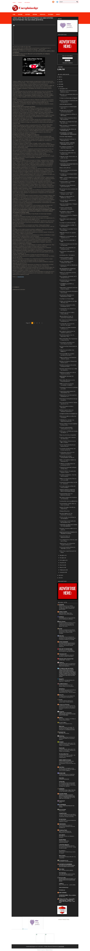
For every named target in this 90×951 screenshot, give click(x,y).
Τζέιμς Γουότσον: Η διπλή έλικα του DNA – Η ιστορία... (68, 441)
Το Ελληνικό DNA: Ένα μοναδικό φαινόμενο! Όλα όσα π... (67, 354)
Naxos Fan (61, 694)
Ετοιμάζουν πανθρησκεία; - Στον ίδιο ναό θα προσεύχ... (68, 475)
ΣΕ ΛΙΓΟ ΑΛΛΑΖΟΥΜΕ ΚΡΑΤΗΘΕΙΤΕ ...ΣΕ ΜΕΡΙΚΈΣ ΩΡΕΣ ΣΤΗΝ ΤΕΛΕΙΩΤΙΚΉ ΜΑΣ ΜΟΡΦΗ (67, 880)
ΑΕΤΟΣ (60, 628)
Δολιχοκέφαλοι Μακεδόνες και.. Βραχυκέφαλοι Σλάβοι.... (67, 295)
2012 (60, 577)
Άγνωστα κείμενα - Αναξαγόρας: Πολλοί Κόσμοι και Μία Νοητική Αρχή (67, 650)
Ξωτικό (60, 699)
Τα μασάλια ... (62, 850)
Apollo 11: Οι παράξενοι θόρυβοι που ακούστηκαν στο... (68, 460)
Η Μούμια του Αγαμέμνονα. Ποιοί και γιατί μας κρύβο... (68, 479)
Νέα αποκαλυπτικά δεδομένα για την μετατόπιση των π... (68, 320)
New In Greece (62, 855)
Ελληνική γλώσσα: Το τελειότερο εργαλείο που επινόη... (67, 182)
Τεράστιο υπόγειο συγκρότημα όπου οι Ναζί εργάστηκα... (68, 118)
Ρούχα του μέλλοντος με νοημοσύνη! (68, 435)
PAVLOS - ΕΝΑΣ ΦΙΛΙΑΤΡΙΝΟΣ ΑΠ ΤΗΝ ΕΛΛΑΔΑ (66, 806)
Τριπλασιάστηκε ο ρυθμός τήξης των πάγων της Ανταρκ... (68, 504)
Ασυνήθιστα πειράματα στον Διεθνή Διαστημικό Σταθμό (68, 365)
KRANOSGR (61, 789)
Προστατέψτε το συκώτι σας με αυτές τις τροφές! (67, 852)
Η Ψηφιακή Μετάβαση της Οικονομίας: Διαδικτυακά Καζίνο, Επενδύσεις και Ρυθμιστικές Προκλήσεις (67, 665)
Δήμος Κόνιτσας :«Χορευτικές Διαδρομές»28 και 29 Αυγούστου (66, 613)
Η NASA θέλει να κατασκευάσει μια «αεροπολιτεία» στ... (68, 237)
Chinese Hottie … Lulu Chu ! (64, 660)
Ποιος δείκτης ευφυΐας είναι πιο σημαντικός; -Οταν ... (67, 335)
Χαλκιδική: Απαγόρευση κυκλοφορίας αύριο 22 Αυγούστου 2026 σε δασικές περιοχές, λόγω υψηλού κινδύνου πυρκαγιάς (67, 644)
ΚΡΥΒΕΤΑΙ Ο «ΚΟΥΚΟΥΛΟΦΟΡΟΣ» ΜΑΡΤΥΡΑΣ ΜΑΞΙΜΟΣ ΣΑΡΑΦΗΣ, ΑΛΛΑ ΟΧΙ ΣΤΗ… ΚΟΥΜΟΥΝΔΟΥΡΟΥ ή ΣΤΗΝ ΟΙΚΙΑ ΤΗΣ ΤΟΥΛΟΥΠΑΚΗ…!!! (67, 796)
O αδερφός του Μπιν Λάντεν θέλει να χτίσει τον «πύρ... (68, 157)
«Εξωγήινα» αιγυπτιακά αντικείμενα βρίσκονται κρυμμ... (68, 91)
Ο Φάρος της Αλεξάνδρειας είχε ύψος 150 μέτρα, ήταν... (68, 302)
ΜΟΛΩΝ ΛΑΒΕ (62, 773)
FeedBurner (70, 62)
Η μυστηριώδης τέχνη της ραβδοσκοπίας (68, 501)
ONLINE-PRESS (62, 839)
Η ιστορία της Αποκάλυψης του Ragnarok (68, 98)
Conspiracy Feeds (63, 830)
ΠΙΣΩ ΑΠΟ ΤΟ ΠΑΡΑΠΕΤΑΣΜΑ (65, 649)
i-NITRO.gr (61, 883)
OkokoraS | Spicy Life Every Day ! (66, 658)
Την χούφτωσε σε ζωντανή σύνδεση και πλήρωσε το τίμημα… (67, 821)
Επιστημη (35, 14)
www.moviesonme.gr (63, 887)
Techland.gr (61, 736)
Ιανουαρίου (62, 572)
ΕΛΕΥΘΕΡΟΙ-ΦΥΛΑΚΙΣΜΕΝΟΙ (65, 864)
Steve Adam (61, 869)
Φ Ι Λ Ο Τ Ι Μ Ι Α (62, 722)
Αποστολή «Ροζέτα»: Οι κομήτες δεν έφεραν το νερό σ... (68, 471)
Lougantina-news (63, 813)
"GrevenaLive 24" (63, 654)
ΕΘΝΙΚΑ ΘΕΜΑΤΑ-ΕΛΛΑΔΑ (65, 760)
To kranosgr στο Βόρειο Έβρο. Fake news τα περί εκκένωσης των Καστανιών (67, 790)
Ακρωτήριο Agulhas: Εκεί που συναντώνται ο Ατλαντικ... (66, 514)
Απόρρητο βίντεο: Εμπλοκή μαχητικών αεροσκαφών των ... (68, 395)
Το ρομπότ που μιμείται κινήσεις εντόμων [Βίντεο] (67, 313)
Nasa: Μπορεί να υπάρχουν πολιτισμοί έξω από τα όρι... (68, 122)
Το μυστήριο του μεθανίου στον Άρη (67, 222)
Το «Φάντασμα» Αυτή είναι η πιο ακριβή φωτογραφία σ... (67, 453)
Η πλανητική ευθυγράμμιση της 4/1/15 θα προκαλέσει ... (68, 161)
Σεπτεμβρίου (63, 560)
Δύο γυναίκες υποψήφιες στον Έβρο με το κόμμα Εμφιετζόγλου (67, 719)
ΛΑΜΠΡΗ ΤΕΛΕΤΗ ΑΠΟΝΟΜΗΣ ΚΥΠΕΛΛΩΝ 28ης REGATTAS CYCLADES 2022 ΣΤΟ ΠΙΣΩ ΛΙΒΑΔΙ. (67, 714)
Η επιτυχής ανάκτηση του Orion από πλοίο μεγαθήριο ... (67, 486)
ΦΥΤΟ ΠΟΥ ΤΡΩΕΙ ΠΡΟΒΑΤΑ (66, 136)
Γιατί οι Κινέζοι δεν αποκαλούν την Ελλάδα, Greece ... (68, 201)
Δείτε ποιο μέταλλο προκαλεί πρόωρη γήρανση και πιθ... (68, 403)
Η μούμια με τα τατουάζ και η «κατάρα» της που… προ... (66, 193)
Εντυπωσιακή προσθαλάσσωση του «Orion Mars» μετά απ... (67, 547)
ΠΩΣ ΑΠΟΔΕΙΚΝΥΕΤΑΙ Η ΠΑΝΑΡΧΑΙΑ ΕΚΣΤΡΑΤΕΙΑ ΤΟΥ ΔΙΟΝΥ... (68, 269)
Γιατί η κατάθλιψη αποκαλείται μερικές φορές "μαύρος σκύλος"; (66, 701)
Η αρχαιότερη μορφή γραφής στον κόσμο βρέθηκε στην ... (67, 392)
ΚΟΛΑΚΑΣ (61, 742)
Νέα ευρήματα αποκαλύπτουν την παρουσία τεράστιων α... (67, 332)
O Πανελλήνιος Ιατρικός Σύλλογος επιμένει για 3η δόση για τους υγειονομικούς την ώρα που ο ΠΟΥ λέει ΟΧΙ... (67, 763)
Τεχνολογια (42, 14)
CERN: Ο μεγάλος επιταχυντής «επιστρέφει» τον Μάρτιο (67, 384)
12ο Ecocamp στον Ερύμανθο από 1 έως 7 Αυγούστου (67, 857)
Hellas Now (61, 636)
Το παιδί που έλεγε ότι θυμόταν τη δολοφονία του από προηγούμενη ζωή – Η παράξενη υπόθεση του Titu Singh (67, 638)
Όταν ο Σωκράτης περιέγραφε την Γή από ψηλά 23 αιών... (68, 277)
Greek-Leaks (61, 748)
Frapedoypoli (62, 801)
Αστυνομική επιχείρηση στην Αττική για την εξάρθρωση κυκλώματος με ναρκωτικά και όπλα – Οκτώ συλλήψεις (67, 691)
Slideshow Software (49, 949)
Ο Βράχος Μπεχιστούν (65, 511)
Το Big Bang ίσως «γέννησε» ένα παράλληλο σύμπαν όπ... (67, 420)
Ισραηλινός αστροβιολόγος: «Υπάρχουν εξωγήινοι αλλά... (68, 204)
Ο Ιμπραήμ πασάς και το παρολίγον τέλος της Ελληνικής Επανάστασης (67, 775)
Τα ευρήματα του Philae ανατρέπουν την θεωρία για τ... (68, 328)
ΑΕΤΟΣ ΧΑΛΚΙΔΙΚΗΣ (63, 642)
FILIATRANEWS (62, 804)
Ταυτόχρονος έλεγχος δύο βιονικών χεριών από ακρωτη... (67, 186)
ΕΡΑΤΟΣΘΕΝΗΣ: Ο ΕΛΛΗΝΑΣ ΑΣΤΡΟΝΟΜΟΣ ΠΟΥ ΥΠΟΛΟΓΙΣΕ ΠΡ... (68, 133)
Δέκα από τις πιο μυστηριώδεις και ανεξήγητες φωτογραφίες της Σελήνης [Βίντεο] (33, 19)
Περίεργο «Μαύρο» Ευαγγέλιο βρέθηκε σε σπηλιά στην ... (68, 424)
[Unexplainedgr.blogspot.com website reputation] (62, 913)
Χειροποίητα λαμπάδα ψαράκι (66, 861)
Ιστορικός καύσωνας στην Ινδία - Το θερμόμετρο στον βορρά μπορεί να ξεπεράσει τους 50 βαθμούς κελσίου (67, 728)
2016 (60, 81)
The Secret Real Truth (63, 754)
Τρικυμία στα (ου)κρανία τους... (66, 723)
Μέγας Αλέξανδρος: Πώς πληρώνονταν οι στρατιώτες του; (68, 339)
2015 (60, 84)
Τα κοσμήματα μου (63, 860)
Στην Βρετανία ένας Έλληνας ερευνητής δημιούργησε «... (66, 111)
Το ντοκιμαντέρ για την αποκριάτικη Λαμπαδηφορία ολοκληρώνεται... (67, 696)
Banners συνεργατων (41, 949)
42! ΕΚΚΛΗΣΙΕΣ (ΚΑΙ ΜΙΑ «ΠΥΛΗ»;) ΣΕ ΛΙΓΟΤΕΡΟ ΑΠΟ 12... (68, 130)
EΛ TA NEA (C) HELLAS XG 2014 (66, 668)
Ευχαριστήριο (62, 810)
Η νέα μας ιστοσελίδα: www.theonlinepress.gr (64, 841)
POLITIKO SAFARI (63, 793)
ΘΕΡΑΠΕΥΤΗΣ (62, 732)
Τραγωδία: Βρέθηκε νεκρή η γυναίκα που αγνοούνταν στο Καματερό (67, 874)
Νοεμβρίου (62, 555)
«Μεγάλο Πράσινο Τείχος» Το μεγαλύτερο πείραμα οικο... (67, 317)
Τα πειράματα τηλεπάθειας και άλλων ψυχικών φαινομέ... (67, 343)
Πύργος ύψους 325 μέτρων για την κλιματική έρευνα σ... (67, 380)
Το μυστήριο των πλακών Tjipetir (67, 298)
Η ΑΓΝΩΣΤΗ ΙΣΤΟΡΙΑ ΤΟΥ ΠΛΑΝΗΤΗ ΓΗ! (68, 413)
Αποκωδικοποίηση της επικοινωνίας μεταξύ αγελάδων (67, 280)
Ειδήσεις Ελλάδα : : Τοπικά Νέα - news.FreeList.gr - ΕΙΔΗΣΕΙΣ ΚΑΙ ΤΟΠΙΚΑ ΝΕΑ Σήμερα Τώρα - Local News (67, 900)
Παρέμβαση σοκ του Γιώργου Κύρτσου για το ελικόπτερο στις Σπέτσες (67, 618)
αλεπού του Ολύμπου (64, 704)
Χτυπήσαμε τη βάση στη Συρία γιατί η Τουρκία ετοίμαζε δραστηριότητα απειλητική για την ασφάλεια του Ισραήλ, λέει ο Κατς (67, 624)
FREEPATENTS (62, 824)
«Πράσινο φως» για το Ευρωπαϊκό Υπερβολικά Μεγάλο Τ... (67, 544)
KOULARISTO (62, 835)
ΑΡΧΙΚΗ (14, 2)
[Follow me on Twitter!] (57, 1)
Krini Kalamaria (62, 872)
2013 (60, 575)
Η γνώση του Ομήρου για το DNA (67, 150)
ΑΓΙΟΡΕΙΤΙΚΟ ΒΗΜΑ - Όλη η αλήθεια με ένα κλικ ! (67, 895)
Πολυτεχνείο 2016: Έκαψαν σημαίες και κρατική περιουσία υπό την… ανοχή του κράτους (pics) (67, 847)
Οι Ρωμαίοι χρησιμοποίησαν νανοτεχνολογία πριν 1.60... (66, 428)
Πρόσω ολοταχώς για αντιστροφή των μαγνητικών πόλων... (68, 126)
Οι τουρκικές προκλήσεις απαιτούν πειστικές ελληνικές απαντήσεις (66, 655)
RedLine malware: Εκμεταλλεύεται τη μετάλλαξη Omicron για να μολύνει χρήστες (67, 738)
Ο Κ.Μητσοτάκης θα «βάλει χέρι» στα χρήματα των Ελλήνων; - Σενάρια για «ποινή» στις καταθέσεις (67, 744)
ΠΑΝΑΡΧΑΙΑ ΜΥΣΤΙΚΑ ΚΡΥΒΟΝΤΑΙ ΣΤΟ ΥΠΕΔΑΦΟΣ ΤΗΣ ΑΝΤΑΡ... (68, 532)
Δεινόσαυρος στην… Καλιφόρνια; (67, 255)
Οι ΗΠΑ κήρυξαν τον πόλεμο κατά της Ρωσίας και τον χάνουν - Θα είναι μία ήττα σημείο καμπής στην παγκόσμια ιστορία (67, 707)
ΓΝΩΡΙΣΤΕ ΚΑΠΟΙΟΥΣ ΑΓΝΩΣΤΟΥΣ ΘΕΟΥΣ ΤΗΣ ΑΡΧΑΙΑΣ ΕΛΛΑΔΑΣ (67, 490)
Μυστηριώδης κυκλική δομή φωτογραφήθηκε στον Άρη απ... (67, 456)
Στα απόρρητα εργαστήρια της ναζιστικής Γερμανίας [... (67, 147)
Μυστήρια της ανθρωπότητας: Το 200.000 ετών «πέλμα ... (67, 197)
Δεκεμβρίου (62, 88)
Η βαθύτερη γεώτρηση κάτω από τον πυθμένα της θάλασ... (68, 373)
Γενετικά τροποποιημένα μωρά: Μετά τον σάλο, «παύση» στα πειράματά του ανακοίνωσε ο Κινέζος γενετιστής (67, 815)
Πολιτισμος (50, 14)
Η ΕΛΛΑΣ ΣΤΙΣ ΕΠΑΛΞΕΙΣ (64, 779)
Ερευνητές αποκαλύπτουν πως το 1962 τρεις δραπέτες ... (68, 369)
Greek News (61, 767)
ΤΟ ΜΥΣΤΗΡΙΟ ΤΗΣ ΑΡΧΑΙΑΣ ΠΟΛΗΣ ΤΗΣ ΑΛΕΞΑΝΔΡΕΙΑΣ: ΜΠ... (69, 164)
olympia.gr (61, 616)
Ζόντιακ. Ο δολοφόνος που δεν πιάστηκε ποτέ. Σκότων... (66, 262)
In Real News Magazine (64, 844)
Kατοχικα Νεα (62, 877)
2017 (60, 79)
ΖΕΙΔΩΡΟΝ (61, 604)
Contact (20, 2)
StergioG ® (61, 679)
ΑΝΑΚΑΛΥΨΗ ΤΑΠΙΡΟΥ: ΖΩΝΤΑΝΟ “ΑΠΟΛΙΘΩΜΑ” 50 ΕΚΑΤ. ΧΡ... (67, 143)
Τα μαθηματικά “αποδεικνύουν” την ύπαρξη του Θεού (68, 153)
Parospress (61, 711)
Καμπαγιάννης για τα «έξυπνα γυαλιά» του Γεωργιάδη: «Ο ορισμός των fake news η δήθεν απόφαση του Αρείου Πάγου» (67, 607)
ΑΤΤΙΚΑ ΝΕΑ (62, 781)
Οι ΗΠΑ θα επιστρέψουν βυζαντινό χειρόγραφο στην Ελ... (67, 464)
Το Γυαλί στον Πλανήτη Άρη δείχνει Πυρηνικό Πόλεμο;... (68, 445)
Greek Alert (61, 778)
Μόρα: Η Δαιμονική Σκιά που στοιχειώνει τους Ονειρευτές (65, 832)
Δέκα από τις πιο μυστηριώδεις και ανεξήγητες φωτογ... (68, 248)
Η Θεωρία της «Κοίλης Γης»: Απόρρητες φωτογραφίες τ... (68, 216)
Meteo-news (61, 726)
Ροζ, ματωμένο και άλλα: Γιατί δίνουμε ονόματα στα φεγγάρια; (66, 685)
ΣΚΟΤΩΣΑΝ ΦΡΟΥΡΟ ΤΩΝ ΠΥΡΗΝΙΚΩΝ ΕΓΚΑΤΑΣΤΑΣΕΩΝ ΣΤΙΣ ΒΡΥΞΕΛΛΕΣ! (67, 866)
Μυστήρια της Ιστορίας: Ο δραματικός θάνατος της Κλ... (68, 362)
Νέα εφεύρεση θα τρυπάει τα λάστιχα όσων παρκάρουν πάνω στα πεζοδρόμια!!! (67, 826)
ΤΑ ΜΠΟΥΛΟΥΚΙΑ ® (63, 683)
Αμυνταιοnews (62, 809)
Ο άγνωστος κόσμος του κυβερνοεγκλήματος (65, 536)
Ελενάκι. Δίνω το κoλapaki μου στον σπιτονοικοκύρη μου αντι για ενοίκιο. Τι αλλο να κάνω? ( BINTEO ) (67, 769)
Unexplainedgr (20, 276)
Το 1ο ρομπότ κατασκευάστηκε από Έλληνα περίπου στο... (67, 449)
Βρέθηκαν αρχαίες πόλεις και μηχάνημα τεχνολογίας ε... (67, 410)
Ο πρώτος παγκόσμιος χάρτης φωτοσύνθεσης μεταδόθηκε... (67, 258)
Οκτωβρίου (62, 557)
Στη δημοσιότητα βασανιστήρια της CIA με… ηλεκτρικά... (68, 483)
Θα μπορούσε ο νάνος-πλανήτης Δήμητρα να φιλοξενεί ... (67, 212)
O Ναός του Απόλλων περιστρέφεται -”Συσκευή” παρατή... (68, 358)
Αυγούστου (62, 562)
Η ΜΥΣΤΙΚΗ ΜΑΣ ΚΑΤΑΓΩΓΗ (66, 104)
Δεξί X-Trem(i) (62, 621)
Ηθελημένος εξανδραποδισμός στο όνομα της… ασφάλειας (66, 680)
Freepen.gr (61, 662)
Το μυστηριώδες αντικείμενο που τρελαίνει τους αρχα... (67, 324)
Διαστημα (20, 14)
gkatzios (61, 717)
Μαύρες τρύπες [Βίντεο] (65, 167)
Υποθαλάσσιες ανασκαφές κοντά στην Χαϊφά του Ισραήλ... (68, 288)
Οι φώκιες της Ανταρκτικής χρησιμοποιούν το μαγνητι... (66, 208)
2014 (60, 86)
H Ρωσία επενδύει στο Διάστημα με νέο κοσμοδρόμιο (68, 517)
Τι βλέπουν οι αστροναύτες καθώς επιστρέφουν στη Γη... (67, 305)
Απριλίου (62, 565)
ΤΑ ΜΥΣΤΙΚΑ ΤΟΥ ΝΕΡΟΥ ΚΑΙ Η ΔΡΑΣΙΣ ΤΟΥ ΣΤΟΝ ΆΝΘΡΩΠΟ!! (68, 525)
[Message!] (55, 1)
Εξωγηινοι (27, 14)
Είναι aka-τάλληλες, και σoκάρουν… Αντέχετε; (67, 836)
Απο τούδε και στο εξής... (64, 733)
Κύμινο (60, 802)
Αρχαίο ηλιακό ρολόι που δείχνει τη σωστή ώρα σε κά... (68, 139)
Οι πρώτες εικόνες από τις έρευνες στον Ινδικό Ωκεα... (68, 438)
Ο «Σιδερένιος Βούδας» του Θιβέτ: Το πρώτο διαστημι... (68, 225)
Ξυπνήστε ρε (62, 890)
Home (14, 14)
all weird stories (62, 819)
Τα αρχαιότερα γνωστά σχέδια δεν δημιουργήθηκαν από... (68, 521)
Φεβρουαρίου (63, 570)
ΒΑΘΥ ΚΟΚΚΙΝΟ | (63, 892)
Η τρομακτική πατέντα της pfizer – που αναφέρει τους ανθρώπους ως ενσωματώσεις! (67, 756)
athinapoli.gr (62, 688)
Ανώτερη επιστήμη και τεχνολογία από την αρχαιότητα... (68, 101)
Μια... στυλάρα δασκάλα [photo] (66, 870)
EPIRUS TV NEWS (63, 611)
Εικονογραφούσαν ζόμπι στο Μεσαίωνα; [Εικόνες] (66, 494)
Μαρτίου (62, 567)
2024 (60, 77)
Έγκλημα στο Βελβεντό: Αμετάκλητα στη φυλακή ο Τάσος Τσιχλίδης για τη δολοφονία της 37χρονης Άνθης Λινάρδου (67, 631)
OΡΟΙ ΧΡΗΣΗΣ (27, 2)
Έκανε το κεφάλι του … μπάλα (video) (67, 884)
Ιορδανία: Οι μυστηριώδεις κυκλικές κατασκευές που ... (68, 273)
